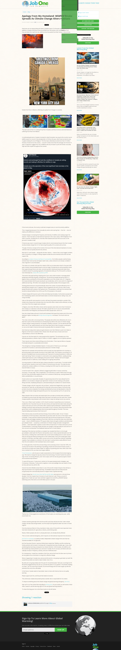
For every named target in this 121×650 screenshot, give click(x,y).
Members (64, 15)
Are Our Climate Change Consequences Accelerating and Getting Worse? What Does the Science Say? (87, 67)
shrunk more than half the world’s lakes (42, 474)
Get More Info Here (88, 21)
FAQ (63, 20)
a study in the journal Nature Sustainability (40, 259)
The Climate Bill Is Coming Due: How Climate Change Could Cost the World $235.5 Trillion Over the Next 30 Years (86, 129)
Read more (79, 77)
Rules (54, 646)
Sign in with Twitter (84, 12)
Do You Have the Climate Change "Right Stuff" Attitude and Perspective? (87, 187)
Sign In (63, 39)
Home (24, 12)
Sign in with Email (83, 16)
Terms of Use (43, 646)
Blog (63, 30)
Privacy (37, 646)
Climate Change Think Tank (88, 3)
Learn (63, 6)
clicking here (49, 584)
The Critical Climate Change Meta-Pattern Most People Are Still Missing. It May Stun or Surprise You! (87, 158)
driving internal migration (45, 315)
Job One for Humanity (27, 538)
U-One (63, 35)
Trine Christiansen (27, 453)
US (62, 1)
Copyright (32, 646)
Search (63, 25)
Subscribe (88, 42)
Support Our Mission (88, 28)
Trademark (49, 646)
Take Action (88, 24)
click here (67, 581)
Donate (27, 646)
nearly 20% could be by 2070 (40, 272)
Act (63, 11)
